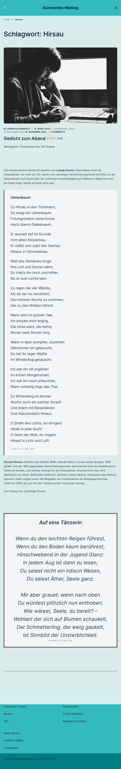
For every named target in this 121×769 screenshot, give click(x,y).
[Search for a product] (116, 8)
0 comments (57, 132)
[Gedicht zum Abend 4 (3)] (60, 86)
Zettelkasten (11, 747)
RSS (6, 721)
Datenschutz (70, 706)
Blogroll (8, 713)
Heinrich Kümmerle (18, 129)
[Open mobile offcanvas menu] (5, 7)
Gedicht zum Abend (33, 138)
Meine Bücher (12, 733)
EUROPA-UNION (13, 740)
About (22, 706)
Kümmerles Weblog (60, 8)
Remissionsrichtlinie (74, 721)
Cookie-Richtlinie (73, 713)
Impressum (10, 706)
